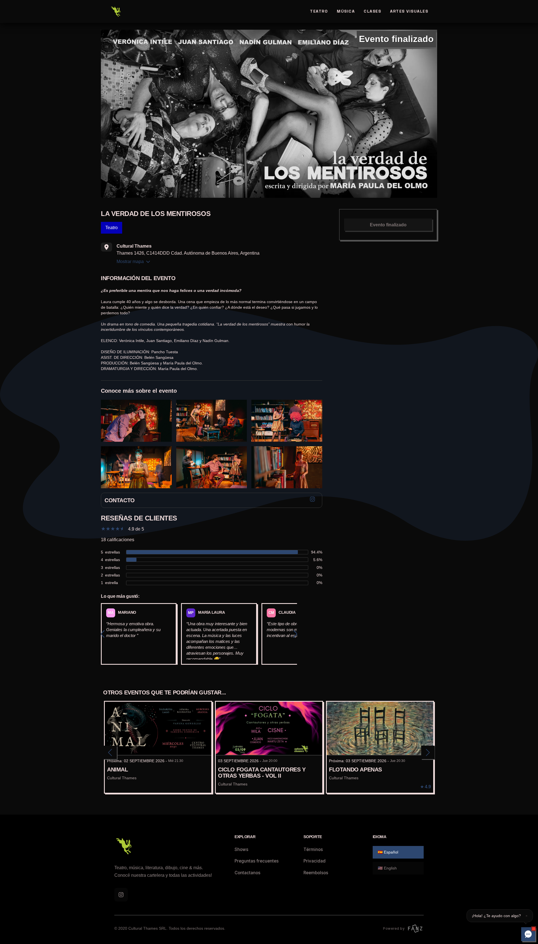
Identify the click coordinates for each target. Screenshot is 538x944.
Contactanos (247, 872)
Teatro (319, 11)
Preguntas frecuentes (257, 861)
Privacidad (314, 861)
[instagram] (121, 894)
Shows (241, 849)
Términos (313, 849)
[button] (500, 915)
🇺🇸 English (387, 868)
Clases (372, 11)
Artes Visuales (409, 11)
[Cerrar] (526, 916)
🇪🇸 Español (388, 852)
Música (346, 11)
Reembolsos (315, 872)
